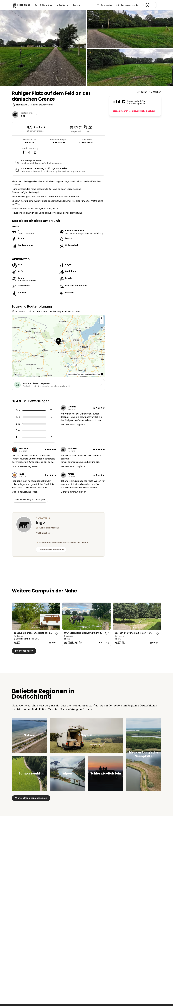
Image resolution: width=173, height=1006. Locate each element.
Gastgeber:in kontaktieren (51, 549)
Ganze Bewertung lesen (73, 424)
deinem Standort (72, 311)
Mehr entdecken (24, 650)
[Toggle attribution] (102, 374)
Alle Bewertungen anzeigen (30, 499)
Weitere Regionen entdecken (31, 798)
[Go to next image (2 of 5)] (57, 616)
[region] (36, 616)
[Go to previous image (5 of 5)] (15, 616)
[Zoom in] (102, 318)
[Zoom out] (102, 322)
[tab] (32, 627)
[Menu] (150, 5)
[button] (58, 342)
